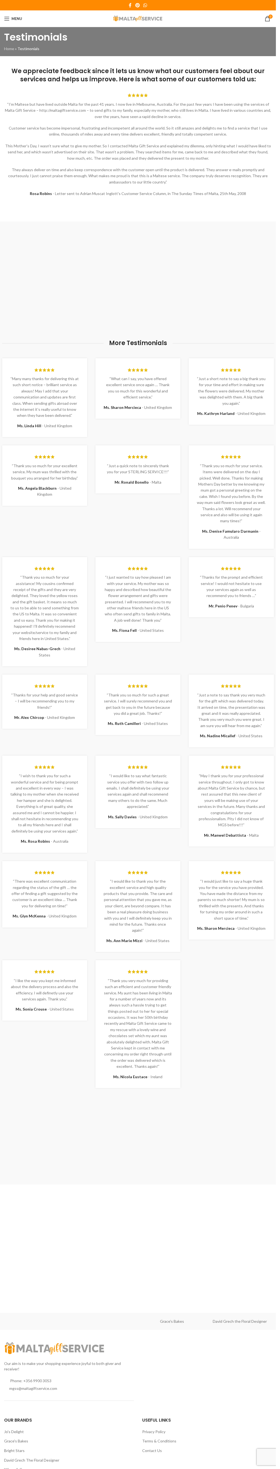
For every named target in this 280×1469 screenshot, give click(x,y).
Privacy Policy (153, 1431)
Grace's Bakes (172, 1321)
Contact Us (152, 1450)
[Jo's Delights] (104, 1321)
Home (9, 48)
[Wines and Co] (36, 1321)
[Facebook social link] (130, 5)
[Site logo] (137, 18)
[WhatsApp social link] (145, 5)
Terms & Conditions (159, 1441)
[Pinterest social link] (137, 5)
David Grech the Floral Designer (240, 1321)
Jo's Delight (14, 1431)
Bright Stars (14, 1450)
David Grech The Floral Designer (31, 1460)
